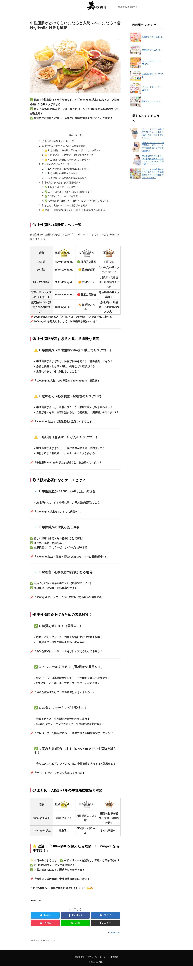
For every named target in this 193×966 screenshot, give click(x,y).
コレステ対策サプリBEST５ (151, 62)
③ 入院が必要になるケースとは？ (59, 164)
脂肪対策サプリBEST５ (152, 37)
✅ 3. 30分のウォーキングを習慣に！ (63, 196)
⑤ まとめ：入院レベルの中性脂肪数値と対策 (64, 205)
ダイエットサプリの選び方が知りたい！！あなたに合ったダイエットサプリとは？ (153, 133)
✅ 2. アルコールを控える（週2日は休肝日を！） (70, 191)
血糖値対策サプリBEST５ (152, 75)
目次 (71, 134)
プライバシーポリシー (97, 957)
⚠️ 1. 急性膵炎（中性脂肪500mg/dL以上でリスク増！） (73, 150)
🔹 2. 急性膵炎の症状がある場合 (61, 173)
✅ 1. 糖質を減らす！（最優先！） (62, 187)
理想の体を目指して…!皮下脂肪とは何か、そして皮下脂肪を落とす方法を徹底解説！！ (153, 146)
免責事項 (114, 957)
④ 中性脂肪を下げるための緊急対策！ (61, 182)
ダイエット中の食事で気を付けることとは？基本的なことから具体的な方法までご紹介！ (153, 173)
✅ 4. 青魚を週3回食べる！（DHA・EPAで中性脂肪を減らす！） (78, 200)
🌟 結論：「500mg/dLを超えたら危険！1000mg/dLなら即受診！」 (75, 210)
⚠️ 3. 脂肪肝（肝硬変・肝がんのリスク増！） (68, 159)
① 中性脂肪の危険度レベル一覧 (58, 141)
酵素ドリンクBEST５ (151, 101)
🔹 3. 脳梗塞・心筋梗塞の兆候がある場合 (65, 178)
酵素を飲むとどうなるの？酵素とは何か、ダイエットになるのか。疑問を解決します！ (153, 160)
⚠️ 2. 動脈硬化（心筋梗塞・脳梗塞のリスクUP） (69, 155)
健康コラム (37, 900)
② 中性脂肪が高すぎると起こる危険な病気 (63, 146)
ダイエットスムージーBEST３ (152, 88)
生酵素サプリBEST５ (151, 50)
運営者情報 (80, 957)
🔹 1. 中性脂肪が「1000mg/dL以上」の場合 (67, 168)
